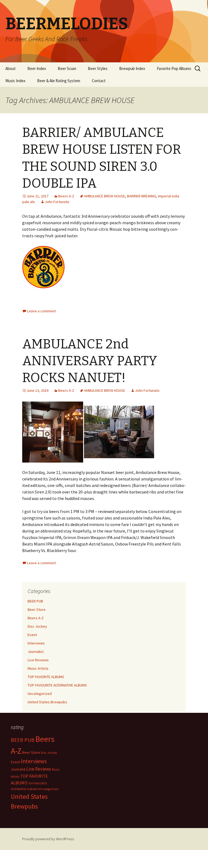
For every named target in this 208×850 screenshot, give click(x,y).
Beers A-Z (66, 196)
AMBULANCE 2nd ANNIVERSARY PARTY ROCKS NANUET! (89, 361)
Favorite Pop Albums (174, 68)
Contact (99, 80)
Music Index (15, 80)
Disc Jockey (37, 626)
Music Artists (38, 668)
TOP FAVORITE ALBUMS (46, 676)
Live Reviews (38, 659)
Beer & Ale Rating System (58, 80)
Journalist (36, 651)
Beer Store (37, 609)
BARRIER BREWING (141, 196)
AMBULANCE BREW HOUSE (104, 196)
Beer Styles (98, 68)
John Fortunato (57, 201)
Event (32, 634)
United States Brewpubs (47, 702)
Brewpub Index (132, 68)
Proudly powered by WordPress (48, 838)
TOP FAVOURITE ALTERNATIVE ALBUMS (57, 685)
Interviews (36, 643)
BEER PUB (35, 601)
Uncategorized (40, 693)
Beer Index (36, 68)
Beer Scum (67, 68)
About (10, 68)
